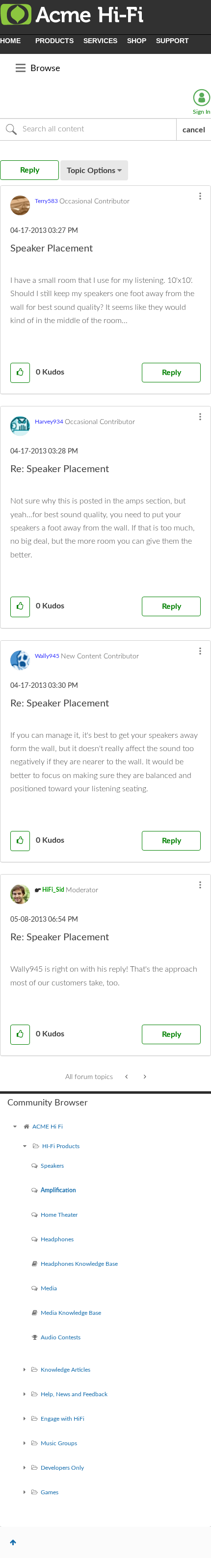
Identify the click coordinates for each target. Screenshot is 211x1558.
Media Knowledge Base (71, 1313)
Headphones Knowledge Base (79, 1264)
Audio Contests (60, 1337)
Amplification (58, 1190)
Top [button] (13, 1542)
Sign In (202, 112)
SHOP (136, 41)
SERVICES (100, 41)
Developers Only (62, 1468)
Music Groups (59, 1443)
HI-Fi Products (60, 1146)
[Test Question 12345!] (144, 1077)
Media (49, 1288)
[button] (200, 196)
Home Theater (59, 1215)
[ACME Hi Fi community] (15, 1127)
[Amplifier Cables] (127, 1077)
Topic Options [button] (91, 171)
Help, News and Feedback (74, 1394)
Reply (171, 373)
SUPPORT (172, 41)
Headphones (57, 1239)
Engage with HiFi (62, 1419)
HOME (10, 41)
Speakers (52, 1166)
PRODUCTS (54, 41)
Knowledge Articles (65, 1370)
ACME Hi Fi (47, 1127)
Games (49, 1492)
